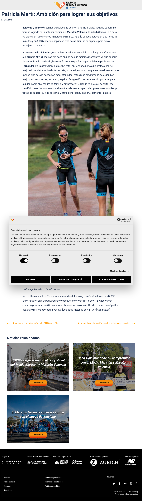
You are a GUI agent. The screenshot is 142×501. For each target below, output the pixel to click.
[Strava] (136, 483)
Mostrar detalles (118, 271)
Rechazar (30, 279)
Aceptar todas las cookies (111, 279)
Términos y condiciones (54, 482)
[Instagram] (130, 483)
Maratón (6, 478)
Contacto (7, 486)
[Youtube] (125, 483)
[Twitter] (113, 483)
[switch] (55, 261)
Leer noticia (38, 383)
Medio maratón (9, 482)
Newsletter (7, 490)
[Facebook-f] (119, 483)
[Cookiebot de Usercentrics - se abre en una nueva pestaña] (119, 220)
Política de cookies (52, 486)
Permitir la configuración (71, 279)
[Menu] (4, 5)
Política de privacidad (53, 478)
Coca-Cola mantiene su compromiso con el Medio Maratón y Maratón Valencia (104, 362)
